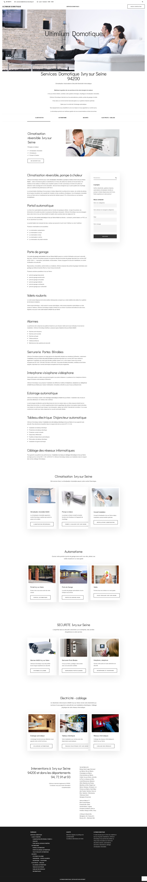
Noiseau (86, 787)
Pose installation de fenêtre (41, 843)
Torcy (94, 810)
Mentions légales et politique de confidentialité (75, 836)
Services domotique (72, 6)
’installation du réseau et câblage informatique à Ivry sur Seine (69, 455)
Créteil (81, 777)
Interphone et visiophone (105, 670)
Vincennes (88, 797)
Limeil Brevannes (84, 781)
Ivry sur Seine (87, 777)
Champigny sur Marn (85, 773)
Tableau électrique (38, 867)
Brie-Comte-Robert (85, 802)
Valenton (84, 793)
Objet (95, 217)
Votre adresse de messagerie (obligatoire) (104, 210)
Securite (34, 854)
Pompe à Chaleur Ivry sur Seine (75, 524)
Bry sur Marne (89, 771)
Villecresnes (91, 793)
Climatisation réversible (42, 524)
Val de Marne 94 (84, 767)
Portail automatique (39, 847)
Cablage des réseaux (104, 746)
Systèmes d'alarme (40, 670)
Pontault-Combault (85, 808)
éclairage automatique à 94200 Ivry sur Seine (58, 398)
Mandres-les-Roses (88, 783)
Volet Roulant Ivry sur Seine (106, 595)
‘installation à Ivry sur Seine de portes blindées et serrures (43, 358)
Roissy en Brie (88, 810)
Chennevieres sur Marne (86, 775)
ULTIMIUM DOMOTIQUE (11, 7)
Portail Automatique (40, 597)
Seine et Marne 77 (85, 800)
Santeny (89, 791)
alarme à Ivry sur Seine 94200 (68, 328)
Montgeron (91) (84, 816)
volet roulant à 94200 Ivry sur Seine (50, 309)
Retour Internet (80, 879)
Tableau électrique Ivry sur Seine (76, 746)
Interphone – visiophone (40, 860)
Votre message (97, 224)
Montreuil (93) (91, 818)
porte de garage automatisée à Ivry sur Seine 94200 (44, 256)
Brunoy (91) (83, 818)
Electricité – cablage (38, 862)
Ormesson (91, 787)
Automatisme (35, 845)
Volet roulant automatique (41, 852)
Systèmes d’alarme (38, 856)
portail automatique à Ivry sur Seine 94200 (48, 217)
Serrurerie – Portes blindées (41, 858)
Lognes (90, 806)
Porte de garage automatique (41, 850)
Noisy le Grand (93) (86, 814)
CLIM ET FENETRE (36, 837)
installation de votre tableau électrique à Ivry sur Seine (58, 422)
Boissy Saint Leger (85, 769)
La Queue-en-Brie (89, 779)
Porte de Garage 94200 (72, 597)
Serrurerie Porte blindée (74, 670)
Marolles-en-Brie (84, 785)
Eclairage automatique (41, 746)
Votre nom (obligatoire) (99, 203)
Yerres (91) (91, 816)
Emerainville (83, 804)
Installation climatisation (106, 522)
